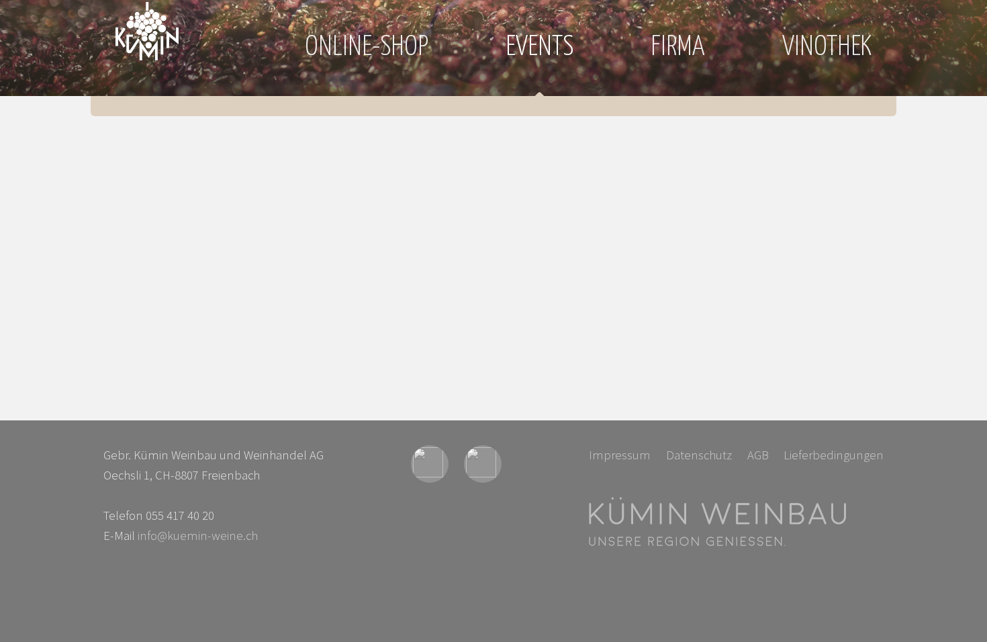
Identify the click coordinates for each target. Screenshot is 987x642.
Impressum (620, 455)
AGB (758, 455)
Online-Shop (366, 47)
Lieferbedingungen (834, 455)
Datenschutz (699, 455)
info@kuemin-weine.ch (198, 535)
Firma (678, 47)
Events (539, 47)
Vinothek (827, 47)
